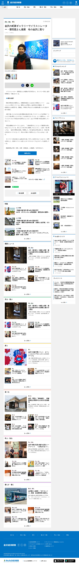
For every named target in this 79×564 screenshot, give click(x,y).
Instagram (70, 3)
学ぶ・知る (53, 7)
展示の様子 (11, 98)
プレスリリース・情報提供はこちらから (55, 542)
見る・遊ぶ (27, 7)
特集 (61, 7)
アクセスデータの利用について (37, 544)
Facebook (64, 3)
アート (7, 32)
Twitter (67, 3)
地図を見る (27, 153)
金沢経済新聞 (14, 2)
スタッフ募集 (33, 548)
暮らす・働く (43, 7)
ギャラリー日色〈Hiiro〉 (36, 179)
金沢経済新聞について (35, 542)
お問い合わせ (49, 544)
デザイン (12, 32)
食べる (18, 7)
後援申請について (50, 546)
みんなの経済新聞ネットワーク (11, 561)
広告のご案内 (33, 546)
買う (35, 7)
